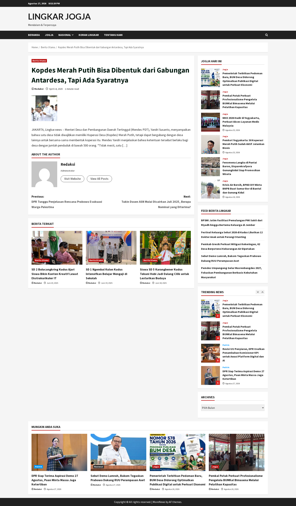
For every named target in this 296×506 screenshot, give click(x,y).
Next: (156, 202)
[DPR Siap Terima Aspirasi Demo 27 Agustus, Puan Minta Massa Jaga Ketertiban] (59, 452)
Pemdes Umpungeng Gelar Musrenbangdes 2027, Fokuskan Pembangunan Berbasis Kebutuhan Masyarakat (231, 272)
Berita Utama (39, 60)
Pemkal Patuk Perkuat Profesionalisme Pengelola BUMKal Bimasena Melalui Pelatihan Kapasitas (210, 99)
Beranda (34, 35)
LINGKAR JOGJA (59, 16)
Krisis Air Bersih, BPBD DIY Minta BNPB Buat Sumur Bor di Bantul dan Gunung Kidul (210, 189)
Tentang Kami (113, 35)
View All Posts (99, 179)
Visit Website (72, 179)
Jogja (49, 35)
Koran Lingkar (89, 35)
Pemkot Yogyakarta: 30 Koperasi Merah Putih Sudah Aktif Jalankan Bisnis (210, 144)
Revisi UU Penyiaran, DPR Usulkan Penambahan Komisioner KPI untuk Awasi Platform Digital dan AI (210, 353)
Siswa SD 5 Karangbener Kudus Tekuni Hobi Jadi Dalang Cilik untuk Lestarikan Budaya (164, 273)
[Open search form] (266, 35)
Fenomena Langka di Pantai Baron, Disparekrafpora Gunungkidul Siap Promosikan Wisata (210, 166)
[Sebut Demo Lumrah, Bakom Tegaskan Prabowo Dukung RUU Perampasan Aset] (118, 452)
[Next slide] (262, 292)
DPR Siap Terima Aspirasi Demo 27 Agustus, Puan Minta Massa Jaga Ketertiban (210, 375)
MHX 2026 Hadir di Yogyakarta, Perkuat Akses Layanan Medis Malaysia (210, 122)
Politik (226, 345)
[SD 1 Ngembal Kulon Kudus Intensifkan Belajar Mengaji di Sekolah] (111, 248)
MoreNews (159, 502)
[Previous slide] (258, 292)
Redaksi (39, 88)
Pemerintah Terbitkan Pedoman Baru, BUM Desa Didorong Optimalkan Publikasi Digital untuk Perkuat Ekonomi (210, 77)
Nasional (64, 35)
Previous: (67, 202)
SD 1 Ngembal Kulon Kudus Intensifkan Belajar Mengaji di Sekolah (106, 273)
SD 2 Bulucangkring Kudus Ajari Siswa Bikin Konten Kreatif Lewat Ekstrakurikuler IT (55, 273)
